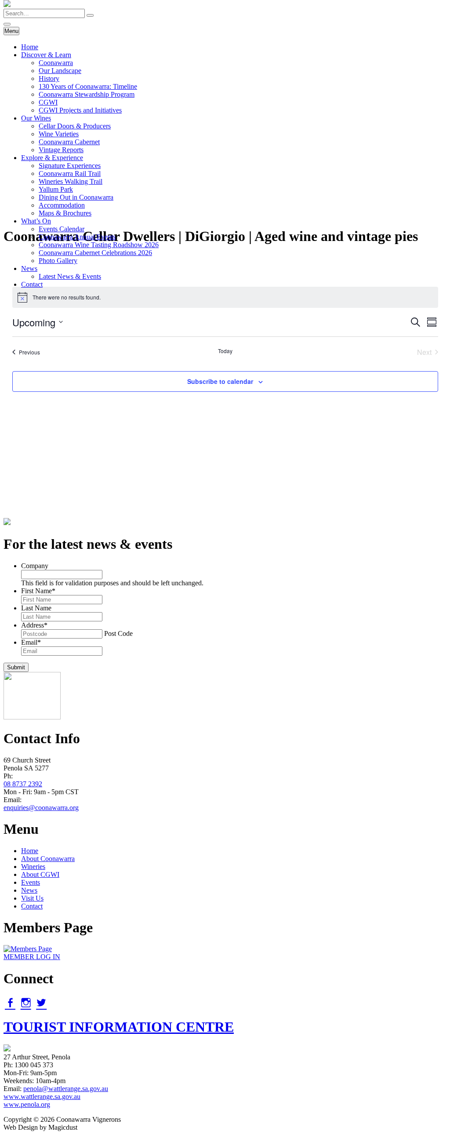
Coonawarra (56, 62)
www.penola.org (27, 1104)
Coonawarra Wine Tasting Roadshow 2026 (99, 244)
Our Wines (36, 118)
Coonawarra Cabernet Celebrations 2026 (95, 252)
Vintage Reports (61, 149)
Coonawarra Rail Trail (70, 173)
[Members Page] (28, 949)
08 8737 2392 (23, 784)
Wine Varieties (59, 134)
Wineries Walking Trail (70, 181)
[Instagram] (26, 1002)
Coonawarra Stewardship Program (86, 94)
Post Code (118, 633)
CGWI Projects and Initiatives (80, 110)
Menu (11, 31)
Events (30, 882)
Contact (32, 284)
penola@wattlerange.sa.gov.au (65, 1088)
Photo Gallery (58, 260)
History (49, 78)
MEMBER (32, 956)
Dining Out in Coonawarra (76, 197)
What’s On (36, 221)
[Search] (90, 15)
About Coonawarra (48, 858)
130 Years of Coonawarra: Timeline (88, 86)
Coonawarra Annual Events (77, 237)
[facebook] (10, 1002)
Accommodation (62, 205)
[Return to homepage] (7, 4)
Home (29, 47)
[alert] (225, 297)
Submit (16, 667)
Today (225, 350)
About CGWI (40, 874)
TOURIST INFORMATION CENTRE (119, 1027)
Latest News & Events (70, 276)
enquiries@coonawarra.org (41, 807)
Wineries (33, 866)
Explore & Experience (52, 157)
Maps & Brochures (65, 213)
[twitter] (41, 1002)
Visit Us (32, 898)
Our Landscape (60, 70)
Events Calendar (61, 229)
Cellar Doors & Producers (75, 126)
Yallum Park (56, 189)
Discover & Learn (46, 54)
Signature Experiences (70, 165)
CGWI (48, 102)
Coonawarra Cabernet (69, 142)
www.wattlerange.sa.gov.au (42, 1096)
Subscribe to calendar (220, 381)
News (29, 268)
